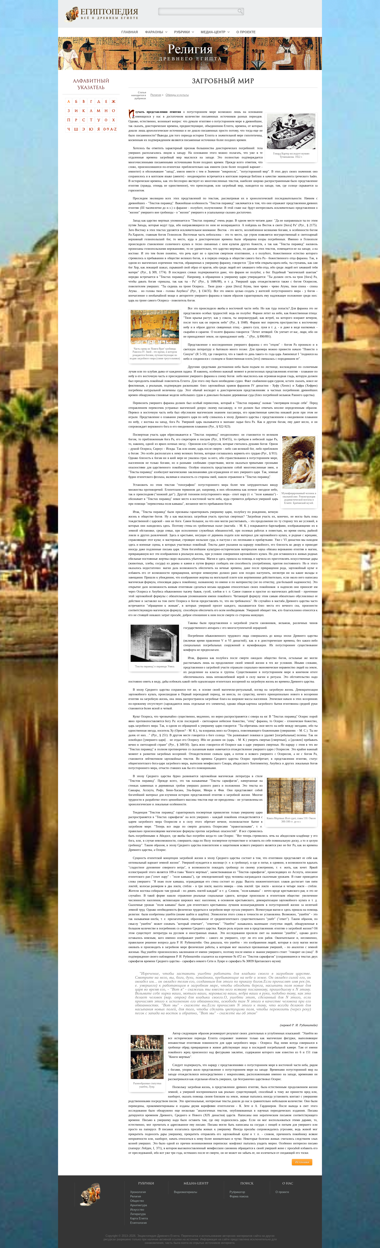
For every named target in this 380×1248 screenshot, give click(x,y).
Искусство (137, 1209)
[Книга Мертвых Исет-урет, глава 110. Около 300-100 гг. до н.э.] (291, 795)
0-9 (106, 129)
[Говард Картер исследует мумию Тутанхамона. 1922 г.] (291, 131)
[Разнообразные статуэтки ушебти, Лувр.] (147, 1057)
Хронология (138, 1192)
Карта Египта (139, 1218)
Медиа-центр (213, 32)
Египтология (138, 1222)
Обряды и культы (177, 95)
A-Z (113, 129)
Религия (155, 95)
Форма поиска (239, 1196)
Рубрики (182, 32)
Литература (138, 1214)
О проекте (246, 32)
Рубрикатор (237, 1192)
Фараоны (154, 32)
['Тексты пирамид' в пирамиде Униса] (155, 643)
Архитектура (138, 1205)
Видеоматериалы (185, 1192)
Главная (129, 32)
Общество (137, 1200)
